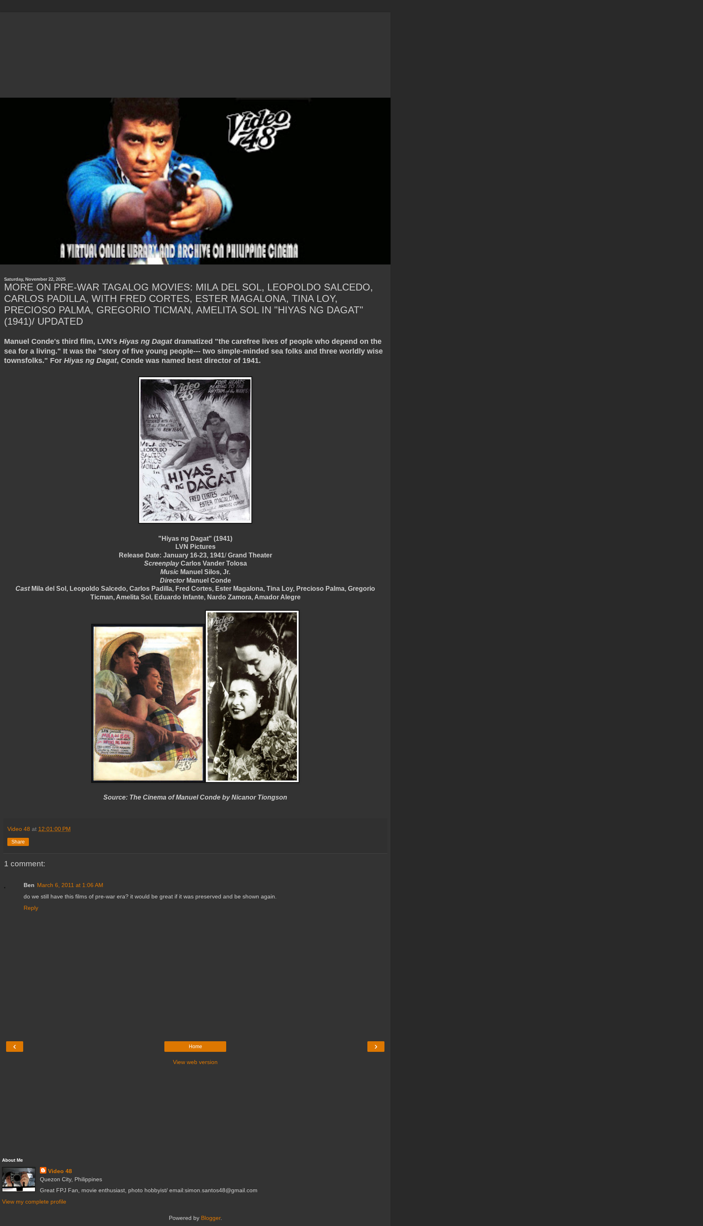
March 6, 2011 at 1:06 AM (70, 885)
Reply (31, 908)
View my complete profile (34, 1201)
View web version (195, 1062)
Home (195, 1046)
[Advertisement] (195, 53)
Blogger (211, 1218)
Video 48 (60, 1171)
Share (18, 842)
